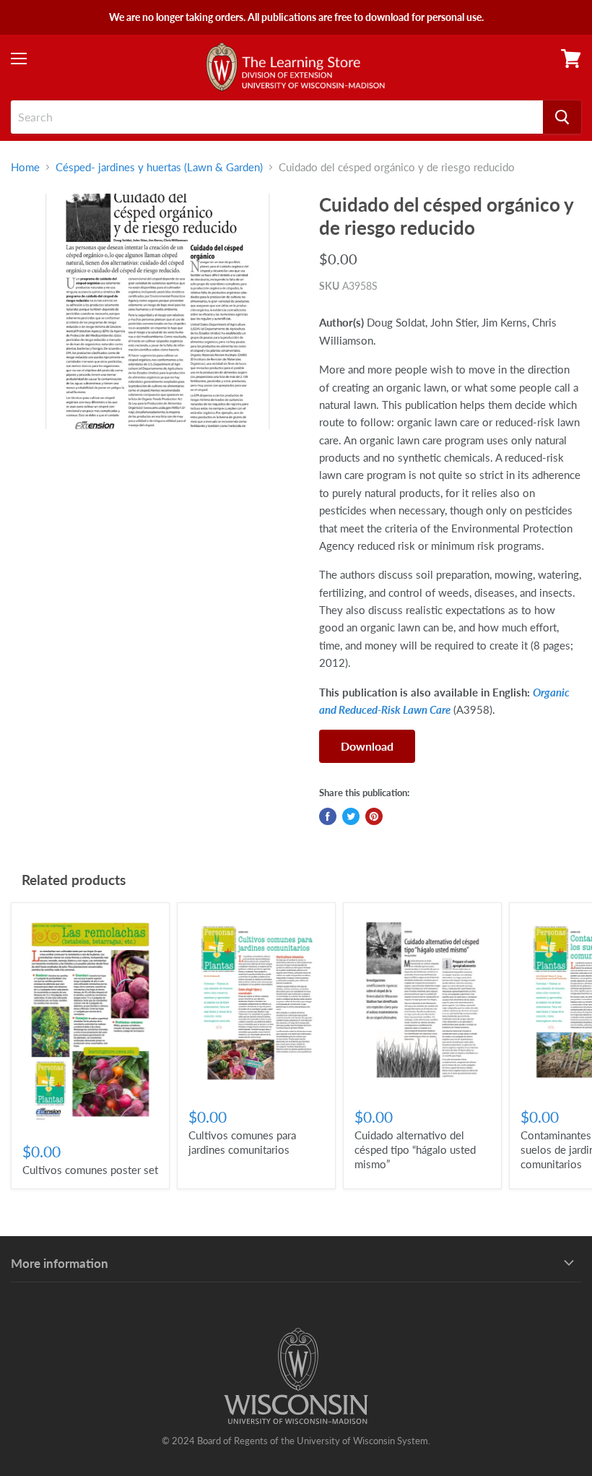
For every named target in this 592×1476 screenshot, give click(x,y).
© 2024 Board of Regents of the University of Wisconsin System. (296, 1440)
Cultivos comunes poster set (90, 1169)
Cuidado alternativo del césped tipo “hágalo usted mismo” (415, 1149)
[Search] (562, 117)
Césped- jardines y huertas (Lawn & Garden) (159, 167)
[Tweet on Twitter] (351, 816)
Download (367, 746)
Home (25, 167)
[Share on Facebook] (327, 816)
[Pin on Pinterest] (374, 816)
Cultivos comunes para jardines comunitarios (242, 1142)
